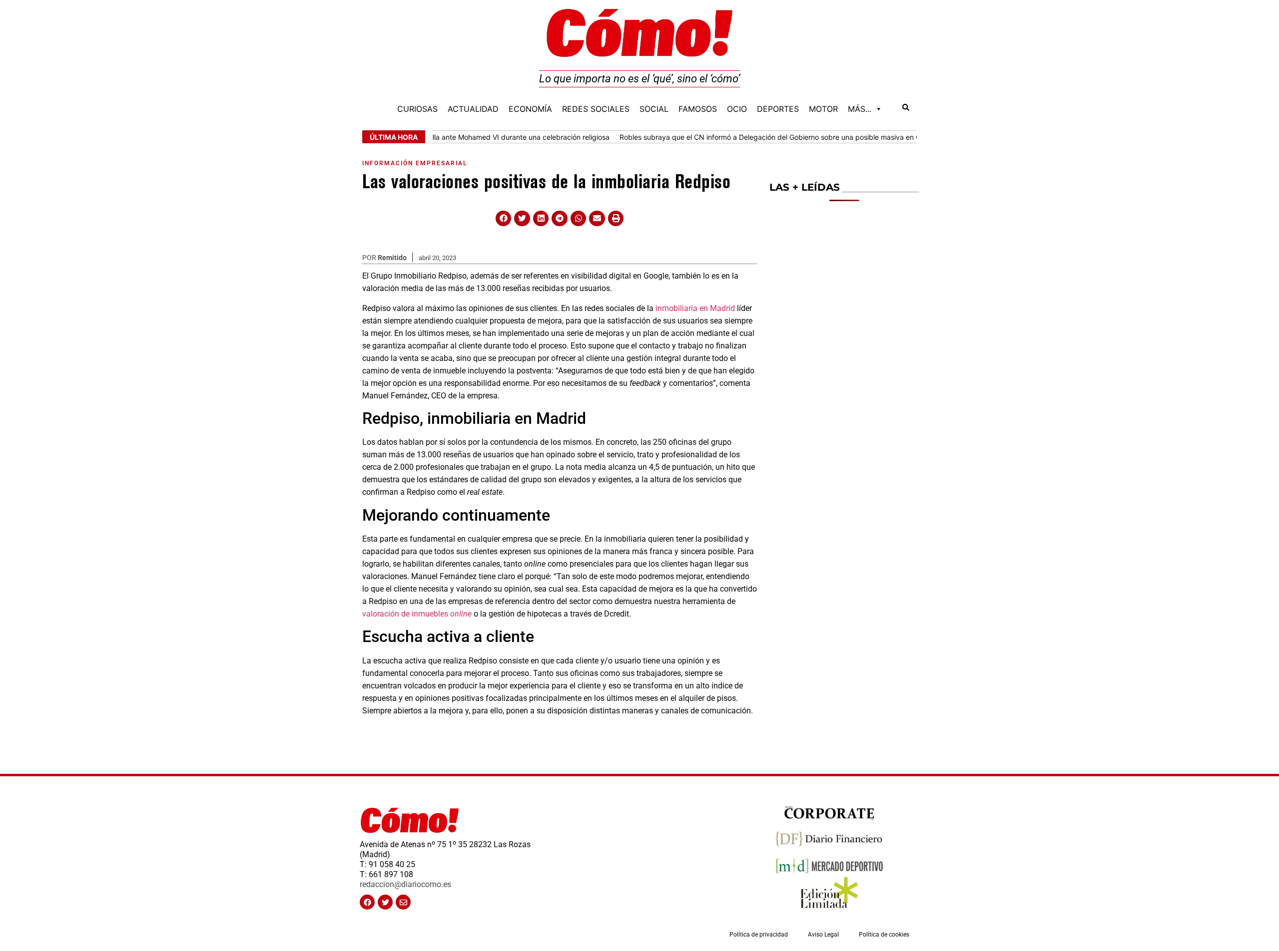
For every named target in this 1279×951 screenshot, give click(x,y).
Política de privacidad (758, 934)
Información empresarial (414, 163)
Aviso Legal (823, 934)
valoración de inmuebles (417, 614)
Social (654, 109)
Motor (823, 109)
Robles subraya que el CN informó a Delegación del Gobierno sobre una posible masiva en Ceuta (758, 137)
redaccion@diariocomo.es (405, 884)
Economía (530, 109)
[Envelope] (403, 902)
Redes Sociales (596, 109)
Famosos (697, 109)
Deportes (778, 109)
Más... (859, 109)
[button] (504, 219)
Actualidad (473, 109)
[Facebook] (367, 902)
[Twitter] (385, 902)
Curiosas (417, 109)
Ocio (737, 109)
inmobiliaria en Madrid (695, 308)
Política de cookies (884, 934)
